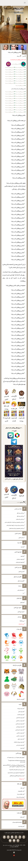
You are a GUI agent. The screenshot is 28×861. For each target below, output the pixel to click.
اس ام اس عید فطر (20, 513)
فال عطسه (22, 817)
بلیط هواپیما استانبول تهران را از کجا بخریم (16, 773)
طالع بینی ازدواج (14, 397)
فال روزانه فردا (21, 826)
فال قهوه (22, 556)
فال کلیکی (22, 602)
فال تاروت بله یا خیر (20, 745)
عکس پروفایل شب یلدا (14, 8)
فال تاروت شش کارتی (19, 730)
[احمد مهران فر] (22, 48)
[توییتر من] (4, 837)
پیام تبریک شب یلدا (20, 797)
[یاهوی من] (23, 837)
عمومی (18, 502)
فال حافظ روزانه (6, 407)
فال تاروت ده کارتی (20, 736)
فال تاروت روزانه (21, 419)
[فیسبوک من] (15, 837)
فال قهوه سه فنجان (20, 559)
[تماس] (8, 837)
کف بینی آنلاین (6, 398)
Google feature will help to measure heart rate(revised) (17, 761)
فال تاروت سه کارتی (20, 721)
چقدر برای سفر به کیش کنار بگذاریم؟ (16, 769)
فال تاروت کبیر (21, 711)
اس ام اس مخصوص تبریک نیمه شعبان (16, 528)
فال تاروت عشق (21, 739)
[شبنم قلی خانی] (6, 48)
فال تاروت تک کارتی (20, 718)
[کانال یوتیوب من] (14, 840)
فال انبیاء (22, 547)
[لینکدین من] (10, 840)
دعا (23, 593)
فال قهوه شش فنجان (20, 562)
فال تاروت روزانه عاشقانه (19, 742)
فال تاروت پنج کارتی (20, 727)
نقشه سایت (9, 850)
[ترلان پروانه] (14, 48)
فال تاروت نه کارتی (20, 733)
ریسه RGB (22, 621)
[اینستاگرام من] (12, 837)
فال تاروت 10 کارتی (6, 419)
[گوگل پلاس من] (17, 840)
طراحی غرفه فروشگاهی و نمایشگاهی (17, 776)
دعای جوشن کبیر (20, 590)
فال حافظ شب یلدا (20, 794)
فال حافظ (22, 788)
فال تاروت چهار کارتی (20, 724)
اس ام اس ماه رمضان (20, 519)
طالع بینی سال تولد (20, 699)
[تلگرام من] (19, 837)
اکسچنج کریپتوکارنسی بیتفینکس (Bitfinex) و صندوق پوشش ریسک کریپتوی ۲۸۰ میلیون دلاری (14, 766)
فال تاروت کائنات (14, 419)
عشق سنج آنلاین (21, 612)
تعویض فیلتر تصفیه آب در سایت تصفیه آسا (15, 757)
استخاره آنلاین (21, 537)
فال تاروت (22, 748)
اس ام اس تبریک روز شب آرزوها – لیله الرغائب (15, 525)
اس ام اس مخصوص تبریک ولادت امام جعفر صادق (14, 522)
